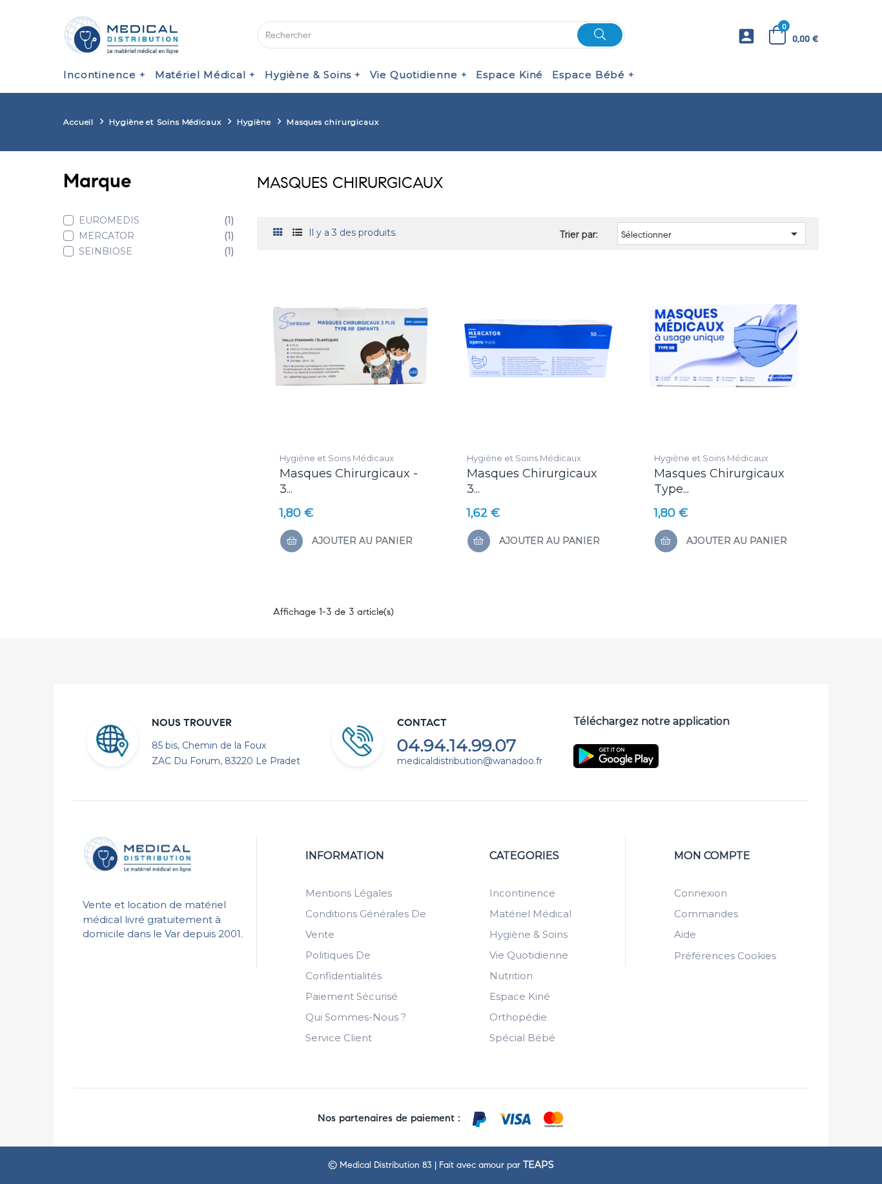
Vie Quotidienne (528, 955)
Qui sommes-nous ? (355, 1017)
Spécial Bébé (522, 1038)
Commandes (706, 914)
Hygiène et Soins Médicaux (337, 458)
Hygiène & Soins (528, 934)
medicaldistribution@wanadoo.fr (469, 761)
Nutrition (511, 976)
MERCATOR (156, 236)
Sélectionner (712, 234)
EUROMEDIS (156, 220)
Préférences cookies (725, 956)
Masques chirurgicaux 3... (532, 481)
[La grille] (278, 233)
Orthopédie (518, 1017)
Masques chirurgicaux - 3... (349, 481)
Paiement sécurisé (351, 996)
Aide (685, 934)
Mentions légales (348, 893)
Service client (338, 1038)
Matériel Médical (530, 914)
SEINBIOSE (156, 251)
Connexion (700, 893)
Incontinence (522, 893)
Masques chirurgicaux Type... (719, 481)
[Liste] (297, 233)
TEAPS (538, 1164)
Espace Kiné (519, 996)
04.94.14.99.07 (457, 745)
